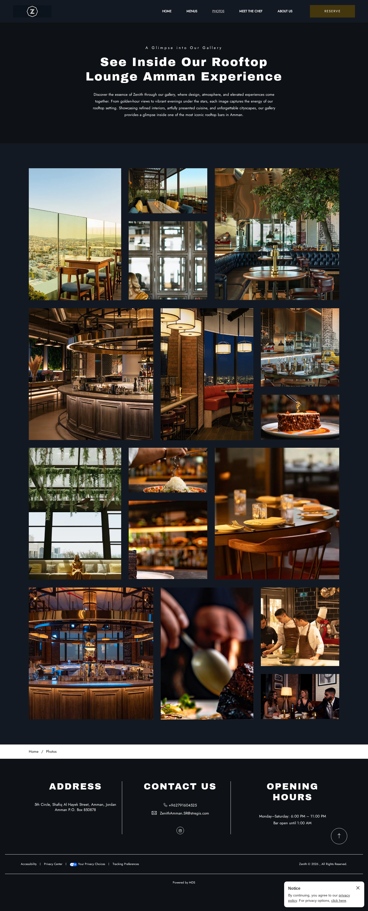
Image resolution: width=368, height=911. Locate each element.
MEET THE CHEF (251, 11)
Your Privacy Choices (91, 864)
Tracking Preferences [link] (126, 864)
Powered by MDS (184, 882)
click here (338, 900)
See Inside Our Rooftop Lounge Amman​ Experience (184, 69)
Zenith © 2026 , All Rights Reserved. (323, 864)
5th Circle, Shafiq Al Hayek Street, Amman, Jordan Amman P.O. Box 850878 (75, 807)
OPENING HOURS (292, 792)
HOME (166, 11)
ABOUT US (285, 11)
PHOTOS (218, 11)
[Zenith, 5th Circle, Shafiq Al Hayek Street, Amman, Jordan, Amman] (32, 11)
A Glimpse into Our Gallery (184, 48)
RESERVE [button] (332, 11)
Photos (51, 751)
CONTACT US (180, 787)
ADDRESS (75, 787)
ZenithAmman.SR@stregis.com (184, 813)
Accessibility (29, 864)
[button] (75, 234)
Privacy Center (53, 864)
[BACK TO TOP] (339, 836)
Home (34, 751)
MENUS (192, 11)
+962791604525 (183, 805)
